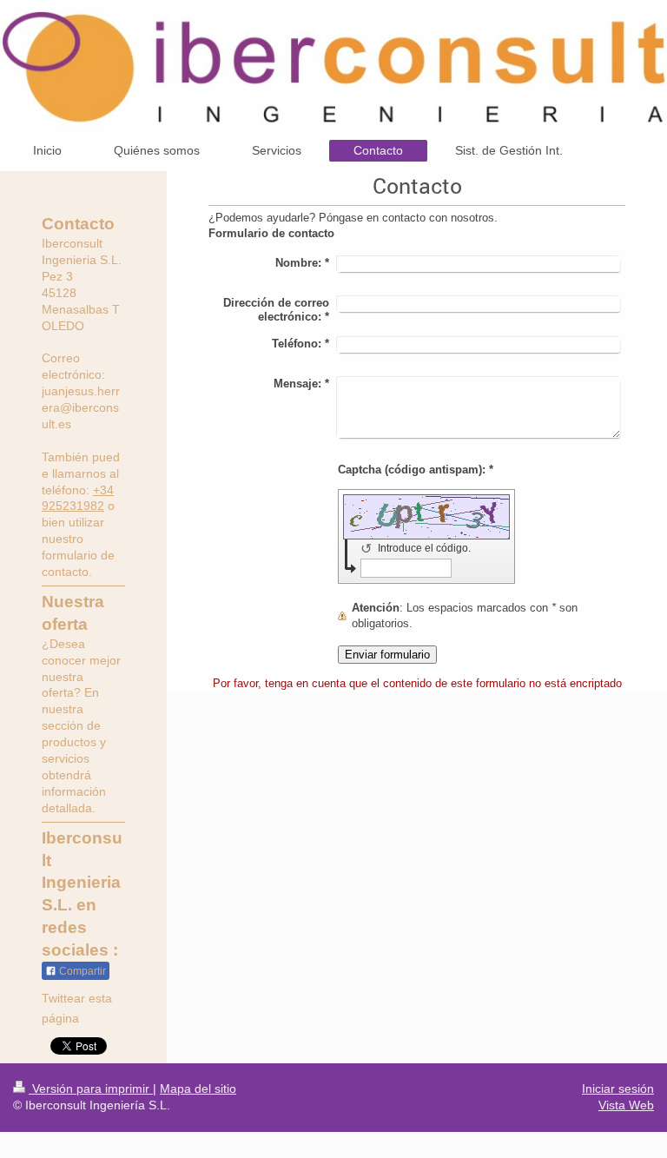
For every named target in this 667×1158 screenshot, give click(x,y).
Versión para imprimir (91, 1088)
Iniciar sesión (618, 1088)
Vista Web (626, 1105)
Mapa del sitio (198, 1088)
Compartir (81, 971)
